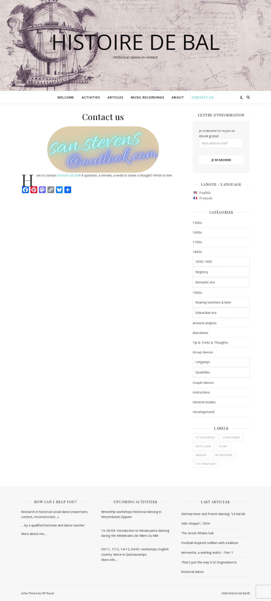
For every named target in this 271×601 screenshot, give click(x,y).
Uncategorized (203, 412)
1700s (197, 242)
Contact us (203, 97)
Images (201, 455)
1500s (197, 222)
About (178, 97)
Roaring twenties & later (213, 302)
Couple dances (203, 382)
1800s (197, 252)
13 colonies (205, 437)
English (205, 193)
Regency (201, 272)
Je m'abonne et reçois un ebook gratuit (217, 133)
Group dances (203, 352)
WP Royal (48, 593)
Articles (115, 97)
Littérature (206, 463)
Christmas (231, 437)
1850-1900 (203, 261)
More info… (109, 559)
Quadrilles (202, 372)
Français (205, 198)
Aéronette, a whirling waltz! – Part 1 (207, 552)
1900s (197, 292)
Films (223, 446)
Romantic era (205, 282)
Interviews (224, 455)
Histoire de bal (135, 41)
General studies (204, 402)
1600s (197, 232)
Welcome (65, 97)
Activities (91, 97)
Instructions (201, 392)
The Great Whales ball (197, 533)
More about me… (33, 533)
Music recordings (147, 97)
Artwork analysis (205, 323)
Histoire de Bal (68, 175)
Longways (202, 362)
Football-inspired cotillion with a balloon (209, 543)
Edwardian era (205, 312)
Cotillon (203, 446)
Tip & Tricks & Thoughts (210, 342)
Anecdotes (200, 333)
